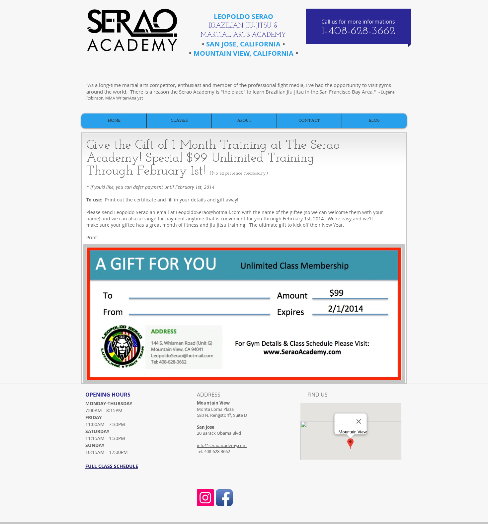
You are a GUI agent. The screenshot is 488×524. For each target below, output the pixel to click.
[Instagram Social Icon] (205, 497)
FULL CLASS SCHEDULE (111, 466)
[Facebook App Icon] (224, 497)
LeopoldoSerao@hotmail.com (208, 212)
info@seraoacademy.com (222, 445)
